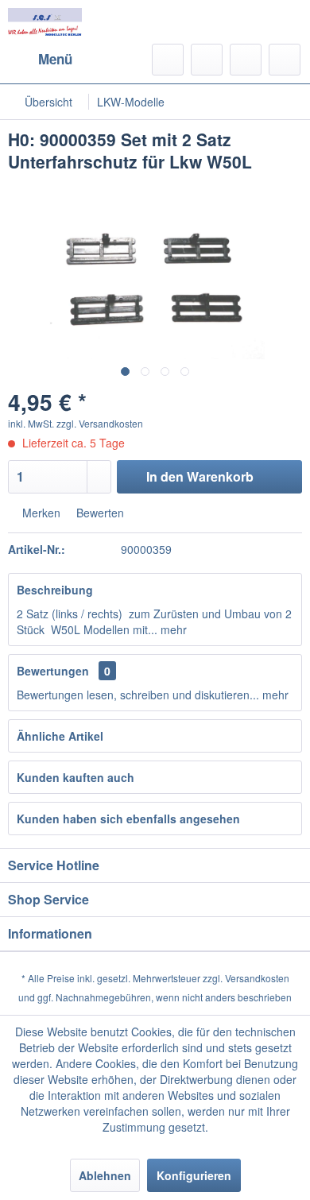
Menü (55, 58)
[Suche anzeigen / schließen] (168, 59)
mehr (172, 629)
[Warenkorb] (284, 59)
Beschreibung (55, 590)
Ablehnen (105, 1175)
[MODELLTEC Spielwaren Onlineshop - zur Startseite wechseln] (45, 22)
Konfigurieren (194, 1175)
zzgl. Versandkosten (99, 423)
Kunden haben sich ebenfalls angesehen (128, 818)
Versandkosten (257, 978)
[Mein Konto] (246, 59)
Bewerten (98, 513)
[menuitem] (40, 59)
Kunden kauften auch (75, 777)
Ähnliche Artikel (60, 736)
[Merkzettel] (207, 59)
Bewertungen (53, 671)
